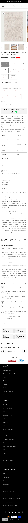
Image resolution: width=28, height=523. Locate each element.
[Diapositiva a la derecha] (26, 47)
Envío (4, 453)
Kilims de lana (6, 419)
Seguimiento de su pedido (9, 446)
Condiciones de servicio (9, 388)
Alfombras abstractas (8, 488)
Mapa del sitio (6, 464)
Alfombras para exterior (9, 502)
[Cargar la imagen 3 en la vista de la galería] (21, 47)
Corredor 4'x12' (17, 95)
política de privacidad (8, 391)
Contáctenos (6, 443)
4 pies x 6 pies (22, 63)
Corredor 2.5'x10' (6, 88)
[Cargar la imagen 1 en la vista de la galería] (7, 47)
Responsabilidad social (9, 373)
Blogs (4, 377)
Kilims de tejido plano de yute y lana (12, 495)
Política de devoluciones (9, 450)
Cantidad (3, 101)
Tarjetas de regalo (7, 408)
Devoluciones (6, 457)
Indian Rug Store (11, 519)
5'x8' (5, 69)
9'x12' (4, 75)
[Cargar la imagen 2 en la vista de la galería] (14, 47)
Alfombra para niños (8, 429)
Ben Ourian (6, 477)
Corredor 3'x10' (17, 88)
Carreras (5, 384)
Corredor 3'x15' (6, 95)
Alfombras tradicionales (9, 491)
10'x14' (13, 75)
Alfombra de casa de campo (10, 505)
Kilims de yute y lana (8, 415)
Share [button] (4, 323)
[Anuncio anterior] (3, 1)
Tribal (4, 474)
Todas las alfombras (8, 404)
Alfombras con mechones (9, 426)
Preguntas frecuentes (8, 439)
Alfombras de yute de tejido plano (11, 498)
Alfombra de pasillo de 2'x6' (9, 82)
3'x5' (13, 63)
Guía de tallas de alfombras (10, 460)
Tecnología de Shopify (19, 519)
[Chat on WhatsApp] (16, 112)
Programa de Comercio (9, 395)
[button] (3, 6)
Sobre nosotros (7, 370)
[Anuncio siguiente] (25, 1)
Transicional (6, 481)
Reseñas (5, 380)
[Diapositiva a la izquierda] (1, 47)
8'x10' (21, 69)
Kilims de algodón (7, 484)
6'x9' (13, 69)
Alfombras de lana (7, 412)
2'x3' (5, 63)
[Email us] (12, 112)
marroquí (5, 422)
